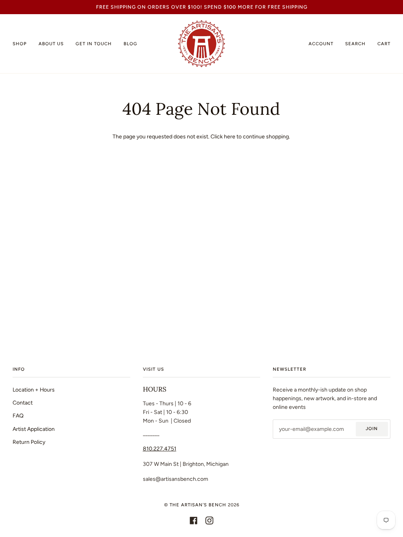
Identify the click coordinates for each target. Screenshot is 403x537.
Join (372, 428)
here (229, 136)
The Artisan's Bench (198, 505)
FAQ (18, 415)
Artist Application (34, 429)
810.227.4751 (159, 448)
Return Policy (29, 442)
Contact (23, 402)
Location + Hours (34, 389)
